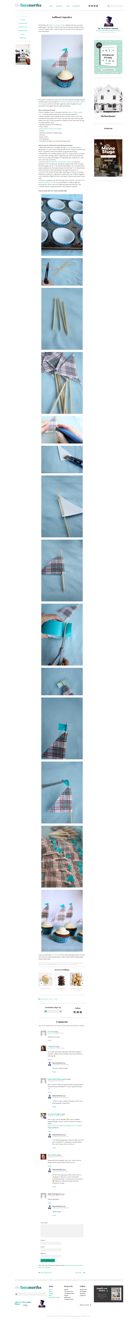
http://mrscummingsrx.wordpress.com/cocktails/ (65, 1125)
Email (43, 1247)
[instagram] (89, 6)
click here (55, 955)
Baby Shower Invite (46, 1272)
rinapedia (51, 1046)
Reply (49, 1040)
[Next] (82, 983)
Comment (44, 1223)
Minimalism (67, 1297)
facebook (83, 1295)
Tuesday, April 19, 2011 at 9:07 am (60, 1136)
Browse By (59, 6)
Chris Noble (52, 1155)
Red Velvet (79, 1272)
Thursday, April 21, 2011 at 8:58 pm (56, 1048)
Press (50, 1295)
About (51, 6)
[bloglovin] (97, 6)
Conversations (68, 1299)
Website (43, 1253)
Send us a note (84, 1305)
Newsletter (76, 6)
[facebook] (92, 6)
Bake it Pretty (73, 112)
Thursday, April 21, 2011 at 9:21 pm (60, 1064)
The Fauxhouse (68, 1291)
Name (43, 1240)
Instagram (83, 1291)
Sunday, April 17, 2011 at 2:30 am (55, 1115)
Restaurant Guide (54, 1297)
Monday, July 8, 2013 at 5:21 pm (55, 1033)
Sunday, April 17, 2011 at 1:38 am (55, 1156)
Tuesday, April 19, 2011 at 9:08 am (60, 1208)
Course (51, 1293)
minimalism (23, 38)
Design (66, 1295)
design (23, 34)
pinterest (83, 1293)
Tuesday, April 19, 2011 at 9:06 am (60, 1097)
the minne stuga (23, 27)
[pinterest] (95, 6)
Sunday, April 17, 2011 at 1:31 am (55, 1195)
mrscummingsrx (54, 1114)
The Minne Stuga (69, 1293)
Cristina (51, 1031)
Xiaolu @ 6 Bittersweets (57, 1079)
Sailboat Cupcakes (62, 17)
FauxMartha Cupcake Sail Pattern (50, 129)
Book (67, 6)
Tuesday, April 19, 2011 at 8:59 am (56, 1080)
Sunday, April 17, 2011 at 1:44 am (60, 1171)
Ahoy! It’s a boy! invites (56, 25)
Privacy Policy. (64, 1316)
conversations (22, 30)
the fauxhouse (22, 23)
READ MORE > (74, 964)
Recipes (23, 19)
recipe (68, 147)
